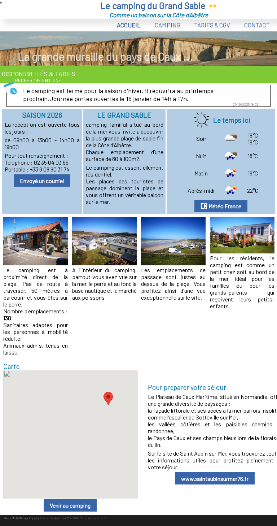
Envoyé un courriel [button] (42, 180)
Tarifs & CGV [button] (212, 25)
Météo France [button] (224, 206)
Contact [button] (257, 25)
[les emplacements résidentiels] (242, 251)
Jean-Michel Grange (16, 518)
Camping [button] (167, 25)
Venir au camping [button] (70, 505)
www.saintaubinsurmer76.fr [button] (215, 478)
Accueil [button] (129, 25)
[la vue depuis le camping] (104, 263)
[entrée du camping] (35, 263)
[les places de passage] (173, 263)
